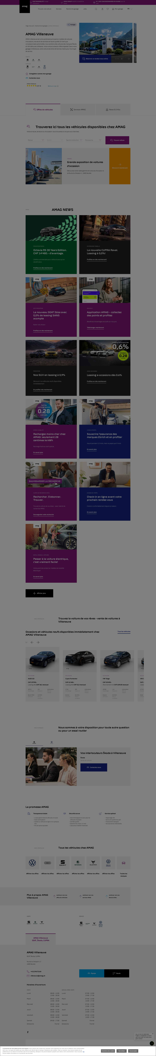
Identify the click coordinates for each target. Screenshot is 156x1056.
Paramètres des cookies (108, 1051)
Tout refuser (121, 1051)
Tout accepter (133, 1051)
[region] (78, 1051)
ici (83, 1051)
